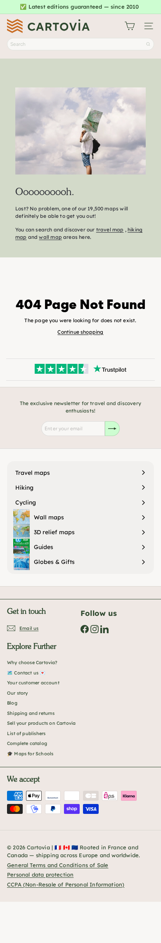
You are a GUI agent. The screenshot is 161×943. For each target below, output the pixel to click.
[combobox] (80, 44)
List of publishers (26, 733)
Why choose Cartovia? (32, 662)
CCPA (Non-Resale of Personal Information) (65, 884)
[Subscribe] (112, 428)
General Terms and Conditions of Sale (57, 865)
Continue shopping (80, 332)
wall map (50, 237)
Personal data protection (40, 874)
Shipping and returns (31, 713)
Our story (17, 693)
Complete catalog (27, 743)
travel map (110, 229)
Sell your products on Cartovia (41, 723)
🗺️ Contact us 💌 (26, 673)
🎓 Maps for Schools (30, 754)
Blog (12, 703)
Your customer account (33, 683)
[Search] (148, 44)
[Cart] (129, 26)
